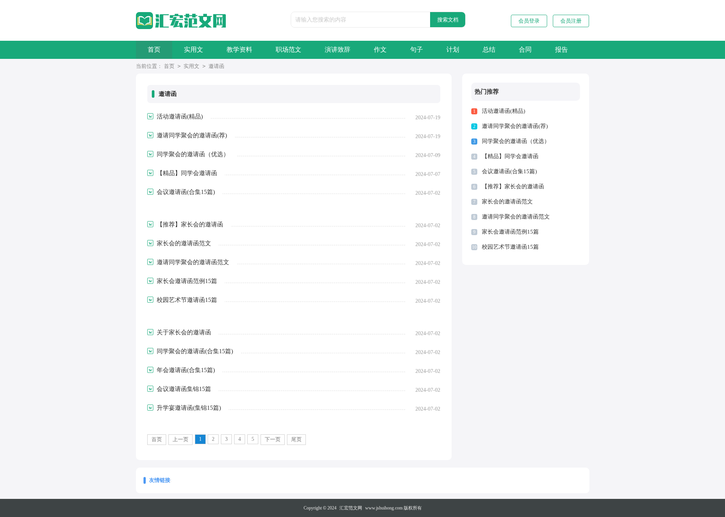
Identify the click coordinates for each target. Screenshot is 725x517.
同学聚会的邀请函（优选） (516, 141)
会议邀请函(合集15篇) (509, 171)
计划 (452, 49)
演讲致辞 (337, 49)
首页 (154, 49)
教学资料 (239, 49)
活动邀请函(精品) (503, 111)
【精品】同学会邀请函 (510, 156)
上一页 (180, 439)
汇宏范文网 (350, 508)
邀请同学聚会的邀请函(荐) (515, 126)
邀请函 (216, 66)
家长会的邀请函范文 (507, 201)
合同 (525, 49)
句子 (416, 49)
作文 (380, 49)
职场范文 (288, 49)
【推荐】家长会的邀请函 (513, 186)
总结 (489, 49)
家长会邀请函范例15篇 (510, 232)
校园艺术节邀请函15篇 (510, 247)
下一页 (273, 439)
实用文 (193, 49)
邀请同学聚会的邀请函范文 (516, 217)
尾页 (296, 439)
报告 (561, 49)
